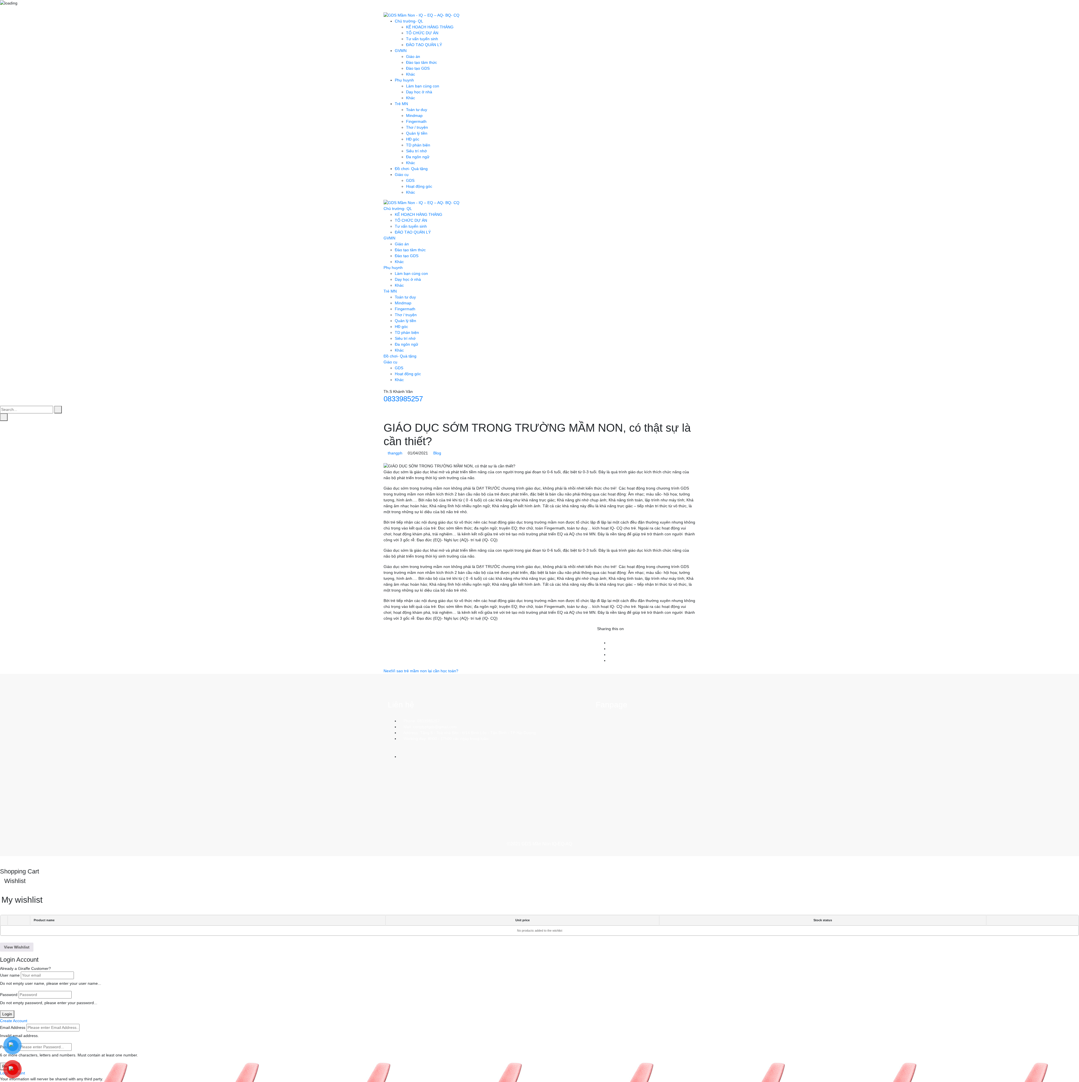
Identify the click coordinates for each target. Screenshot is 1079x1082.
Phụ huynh (404, 80)
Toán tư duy (416, 109)
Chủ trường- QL (409, 21)
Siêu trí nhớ (416, 151)
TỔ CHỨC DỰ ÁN (422, 33)
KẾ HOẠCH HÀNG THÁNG (430, 27)
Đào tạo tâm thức (421, 62)
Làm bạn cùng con (422, 86)
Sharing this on (610, 628)
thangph (395, 453)
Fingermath (416, 121)
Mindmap (414, 115)
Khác (410, 74)
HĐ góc (412, 139)
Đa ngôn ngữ (417, 157)
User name (10, 975)
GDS (410, 180)
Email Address (12, 1027)
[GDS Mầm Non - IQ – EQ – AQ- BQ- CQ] (421, 15)
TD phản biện (418, 145)
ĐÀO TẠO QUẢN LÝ (424, 44)
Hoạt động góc (419, 186)
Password (8, 994)
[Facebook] (609, 642)
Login (7, 1014)
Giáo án (413, 56)
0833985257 (403, 399)
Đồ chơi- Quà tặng (411, 168)
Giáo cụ (402, 174)
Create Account (13, 1020)
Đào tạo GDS (418, 68)
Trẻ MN (401, 103)
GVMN (401, 50)
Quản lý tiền (416, 133)
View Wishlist (17, 947)
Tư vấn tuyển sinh (422, 39)
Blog (437, 453)
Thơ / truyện (417, 127)
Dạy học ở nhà (419, 92)
